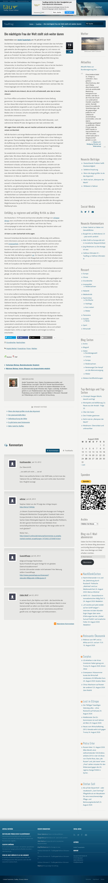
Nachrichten (20, 342)
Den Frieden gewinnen (91, 415)
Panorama (87, 315)
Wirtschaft (86, 329)
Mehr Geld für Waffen (16, 426)
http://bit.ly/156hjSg (27, 507)
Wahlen (34, 348)
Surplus (87, 656)
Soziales (86, 319)
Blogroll (86, 347)
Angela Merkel (11, 348)
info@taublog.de (78, 862)
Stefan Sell (89, 784)
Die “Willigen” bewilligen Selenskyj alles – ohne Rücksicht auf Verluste (92, 708)
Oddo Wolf (24, 595)
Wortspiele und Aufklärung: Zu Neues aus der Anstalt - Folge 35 (94, 405)
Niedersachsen (90, 286)
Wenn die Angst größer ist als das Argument (24, 411)
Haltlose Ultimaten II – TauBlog (47, 862)
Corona (88, 356)
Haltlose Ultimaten (63, 862)
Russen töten (87, 747)
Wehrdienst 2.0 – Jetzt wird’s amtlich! (57, 838)
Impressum (96, 879)
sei (33, 255)
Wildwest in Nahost (91, 186)
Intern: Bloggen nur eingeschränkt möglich (28, 368)
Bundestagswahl (91, 353)
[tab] (53, 450)
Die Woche (89, 300)
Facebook (89, 211)
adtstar (23, 499)
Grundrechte (11, 342)
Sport (85, 325)
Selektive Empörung (91, 170)
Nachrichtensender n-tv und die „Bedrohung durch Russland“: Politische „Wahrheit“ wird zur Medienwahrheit (93, 583)
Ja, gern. (69, 12)
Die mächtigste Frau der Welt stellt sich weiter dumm (34, 34)
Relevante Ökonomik (94, 636)
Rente (87, 321)
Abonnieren (87, 562)
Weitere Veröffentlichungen (93, 378)
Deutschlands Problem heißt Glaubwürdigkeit (16, 834)
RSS (82, 211)
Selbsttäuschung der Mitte (17, 419)
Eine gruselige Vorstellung (50, 866)
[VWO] (42, 12)
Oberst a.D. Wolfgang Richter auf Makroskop (94, 144)
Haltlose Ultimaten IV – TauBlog (47, 850)
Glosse (85, 277)
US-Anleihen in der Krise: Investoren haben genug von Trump (93, 663)
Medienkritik (87, 294)
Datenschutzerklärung (22, 1)
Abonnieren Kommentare (65, 624)
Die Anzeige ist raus (54, 847)
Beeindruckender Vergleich (22, 365)
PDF (16, 357)
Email (93, 211)
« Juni (83, 465)
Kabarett (86, 291)
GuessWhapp (25, 556)
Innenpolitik (87, 284)
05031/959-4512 (78, 860)
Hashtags (88, 304)
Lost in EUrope (91, 701)
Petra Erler (89, 743)
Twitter (85, 211)
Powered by (37, 12)
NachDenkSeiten (92, 574)
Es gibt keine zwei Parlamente (19, 422)
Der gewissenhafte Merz (17, 415)
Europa (85, 274)
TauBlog (38, 24)
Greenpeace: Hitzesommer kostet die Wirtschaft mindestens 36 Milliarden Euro (94, 675)
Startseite (88, 879)
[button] (10, 337)
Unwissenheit (13, 244)
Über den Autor (88, 412)
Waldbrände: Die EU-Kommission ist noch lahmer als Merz (93, 720)
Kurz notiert (89, 307)
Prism (28, 348)
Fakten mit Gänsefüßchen (55, 834)
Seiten (85, 351)
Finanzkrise (21, 348)
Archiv (85, 344)
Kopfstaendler (25, 462)
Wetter (87, 311)
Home (31, 24)
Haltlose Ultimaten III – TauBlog (47, 856)
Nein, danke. (57, 12)
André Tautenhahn (24, 40)
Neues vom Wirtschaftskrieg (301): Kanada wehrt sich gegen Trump (94, 729)
